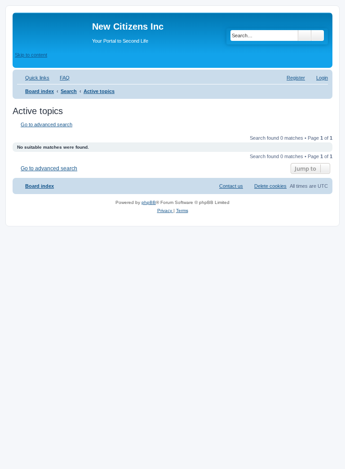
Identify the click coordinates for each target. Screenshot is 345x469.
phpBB (149, 202)
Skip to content (31, 55)
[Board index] (53, 29)
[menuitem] (61, 77)
